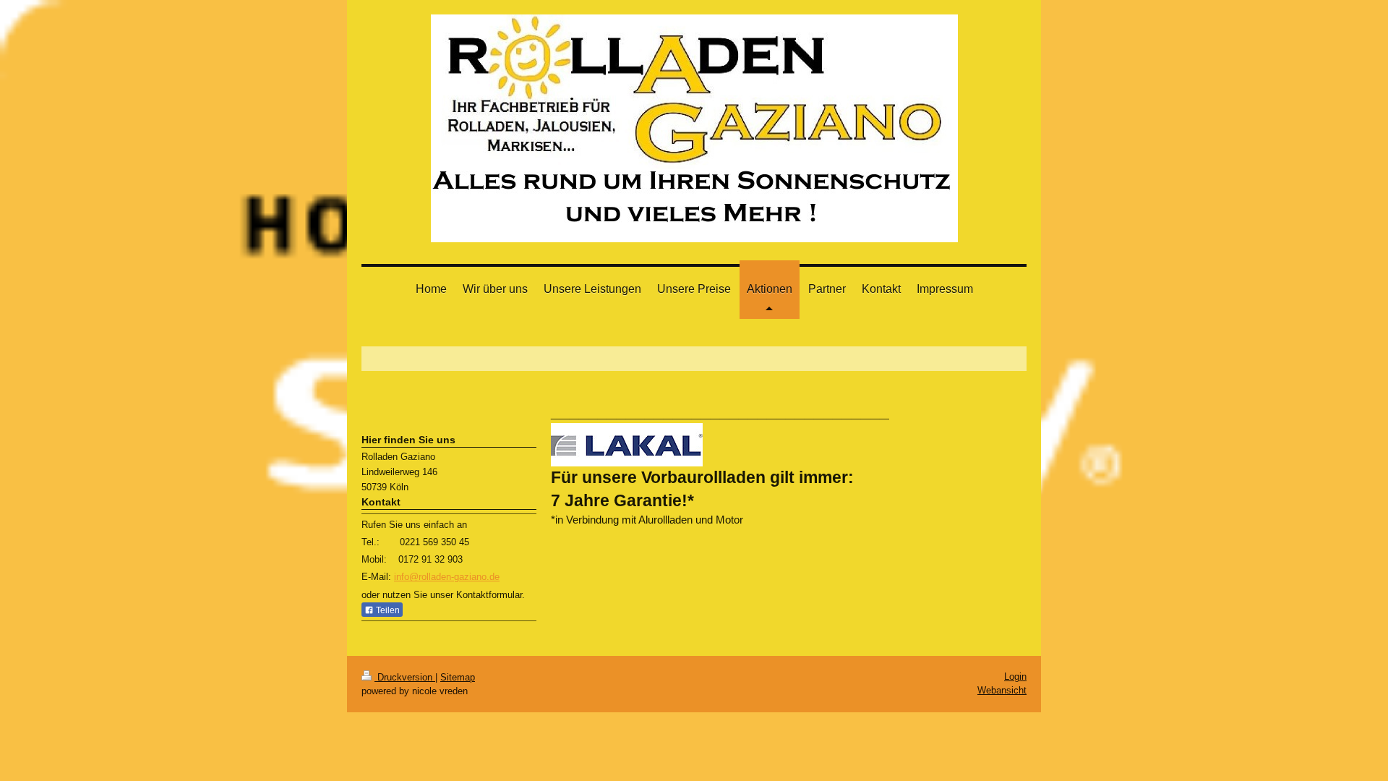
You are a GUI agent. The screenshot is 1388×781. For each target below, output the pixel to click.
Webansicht (1002, 690)
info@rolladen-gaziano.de (447, 576)
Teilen (387, 610)
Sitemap (457, 677)
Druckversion (404, 677)
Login (1015, 676)
